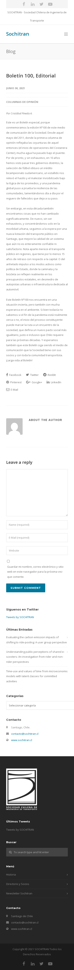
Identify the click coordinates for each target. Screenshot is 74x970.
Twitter (34, 375)
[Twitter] (41, 4)
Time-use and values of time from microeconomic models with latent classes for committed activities (36, 676)
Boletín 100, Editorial (31, 75)
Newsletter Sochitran (19, 893)
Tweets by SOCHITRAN (20, 617)
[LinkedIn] (33, 4)
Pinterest (16, 382)
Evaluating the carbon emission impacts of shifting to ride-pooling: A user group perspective (36, 639)
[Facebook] (24, 4)
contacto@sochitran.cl (24, 734)
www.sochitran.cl (21, 740)
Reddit (51, 375)
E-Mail (14, 389)
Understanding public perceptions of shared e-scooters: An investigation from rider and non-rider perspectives (35, 657)
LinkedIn (55, 382)
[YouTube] (50, 4)
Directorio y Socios (17, 884)
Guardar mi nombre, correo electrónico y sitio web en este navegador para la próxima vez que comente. (35, 572)
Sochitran (17, 33)
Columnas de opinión (22, 102)
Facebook (15, 375)
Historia (11, 874)
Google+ (36, 382)
